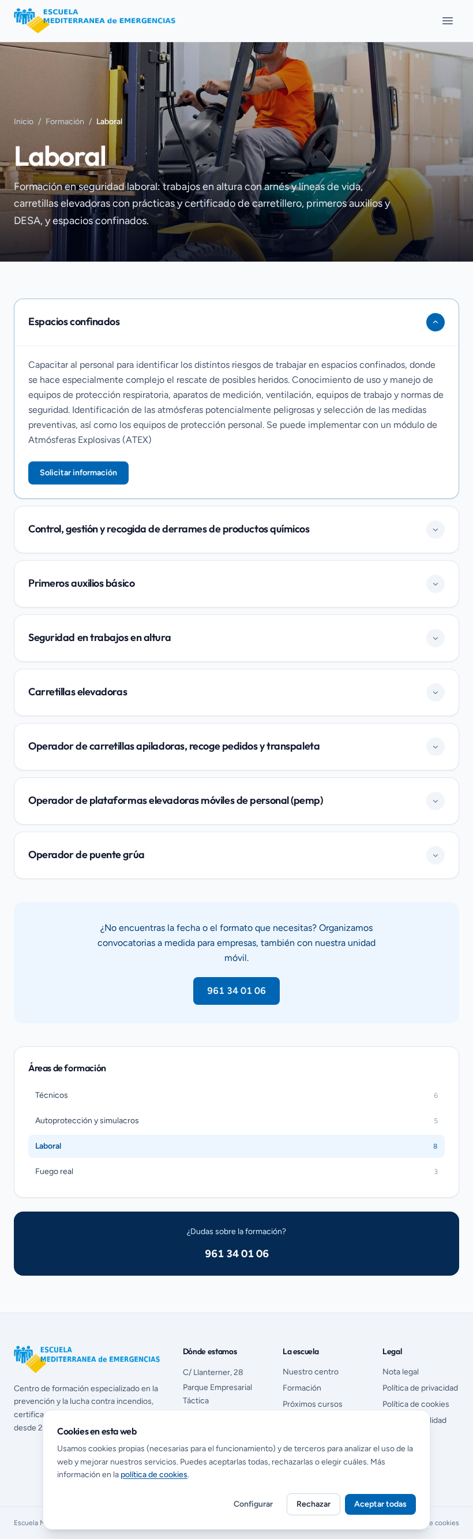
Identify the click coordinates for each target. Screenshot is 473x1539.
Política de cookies (415, 1404)
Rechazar (313, 1504)
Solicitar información (78, 473)
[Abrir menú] (447, 20)
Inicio (23, 121)
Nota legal (400, 1372)
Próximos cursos (313, 1404)
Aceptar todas (380, 1504)
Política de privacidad (420, 1388)
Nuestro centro (311, 1372)
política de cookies (154, 1475)
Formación (65, 121)
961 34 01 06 (236, 990)
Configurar (253, 1504)
